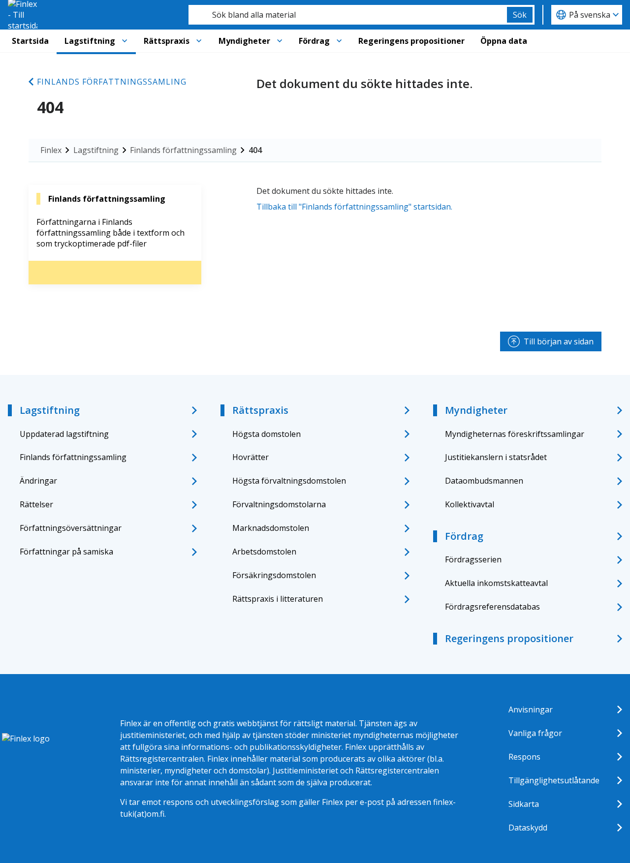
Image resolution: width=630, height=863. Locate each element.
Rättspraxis (166, 40)
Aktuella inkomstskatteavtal (496, 583)
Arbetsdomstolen (264, 551)
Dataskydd (527, 827)
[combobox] (348, 15)
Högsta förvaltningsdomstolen (289, 480)
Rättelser (36, 504)
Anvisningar (530, 709)
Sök (520, 14)
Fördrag (314, 40)
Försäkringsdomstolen (274, 575)
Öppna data (503, 40)
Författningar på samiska (66, 551)
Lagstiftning (89, 40)
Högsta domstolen (266, 434)
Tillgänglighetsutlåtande (553, 780)
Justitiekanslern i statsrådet (496, 457)
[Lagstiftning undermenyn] (124, 41)
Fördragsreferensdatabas (492, 606)
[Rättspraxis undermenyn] (198, 41)
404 (255, 150)
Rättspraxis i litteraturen (277, 598)
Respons (524, 756)
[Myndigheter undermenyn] (279, 41)
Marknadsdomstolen (270, 528)
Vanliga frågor (535, 733)
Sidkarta (523, 804)
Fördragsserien (473, 559)
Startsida (30, 40)
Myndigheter (244, 40)
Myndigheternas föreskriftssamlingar (514, 434)
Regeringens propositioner (411, 40)
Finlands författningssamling (112, 81)
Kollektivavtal (469, 504)
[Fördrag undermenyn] (339, 41)
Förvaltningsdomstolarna (279, 504)
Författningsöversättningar (71, 528)
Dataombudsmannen (484, 480)
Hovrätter (250, 457)
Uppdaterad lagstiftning (64, 434)
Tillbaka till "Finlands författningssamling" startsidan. (354, 206)
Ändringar (38, 480)
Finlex (51, 150)
